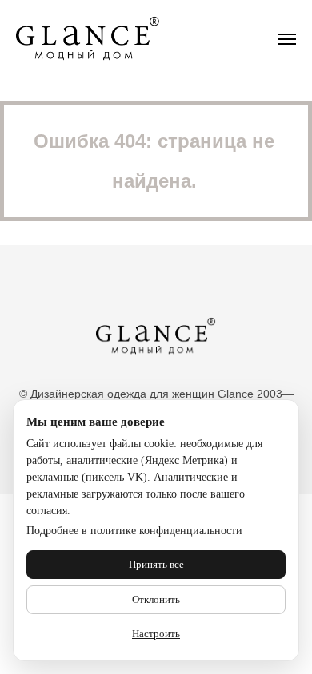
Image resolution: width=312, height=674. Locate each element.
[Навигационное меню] (287, 39)
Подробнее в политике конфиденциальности (134, 531)
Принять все (156, 564)
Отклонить (156, 599)
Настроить (156, 634)
